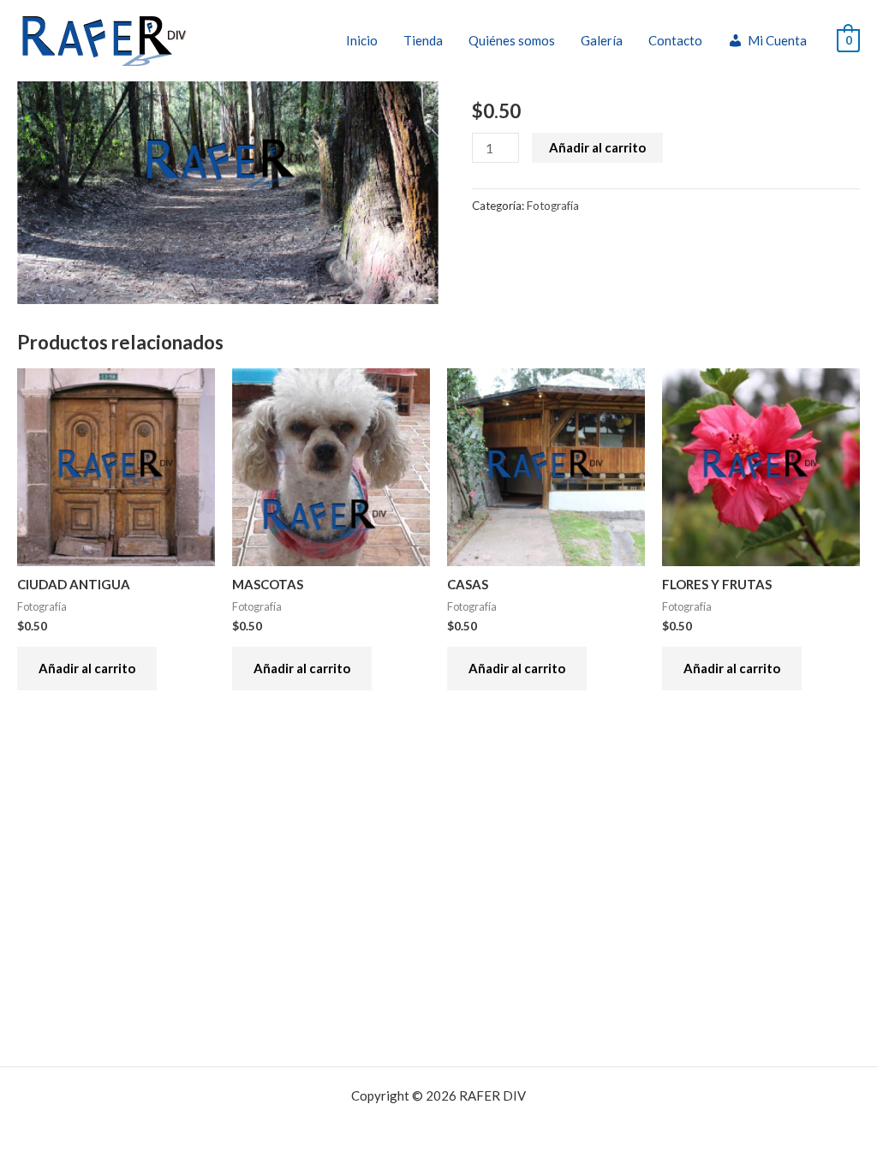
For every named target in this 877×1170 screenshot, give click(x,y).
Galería (602, 40)
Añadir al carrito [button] (87, 668)
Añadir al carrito (597, 147)
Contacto (675, 40)
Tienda (423, 40)
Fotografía (553, 205)
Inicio (362, 40)
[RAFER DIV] (104, 38)
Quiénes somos (511, 40)
